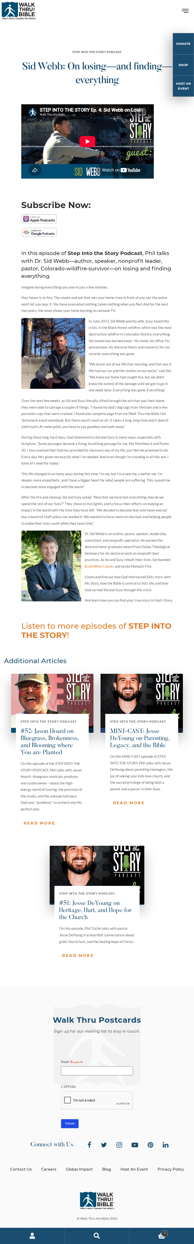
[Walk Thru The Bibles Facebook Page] (89, 1145)
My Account (32, 1236)
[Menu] (185, 12)
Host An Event (183, 86)
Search (97, 1236)
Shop (183, 65)
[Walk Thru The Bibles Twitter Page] (104, 1145)
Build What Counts (99, 566)
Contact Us (21, 1169)
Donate (183, 44)
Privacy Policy (171, 1169)
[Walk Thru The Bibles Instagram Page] (119, 1145)
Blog (106, 1169)
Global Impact (79, 1169)
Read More (39, 823)
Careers (48, 1169)
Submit (70, 1123)
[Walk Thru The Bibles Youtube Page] (135, 1145)
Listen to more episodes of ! (96, 630)
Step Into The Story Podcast (96, 52)
